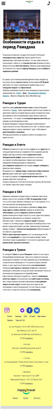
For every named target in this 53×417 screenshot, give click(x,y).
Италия (32, 316)
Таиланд (18, 316)
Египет (9, 316)
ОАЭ (25, 316)
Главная (15, 398)
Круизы (10, 320)
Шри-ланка (42, 316)
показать (29, 338)
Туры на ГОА (20, 320)
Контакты (37, 398)
